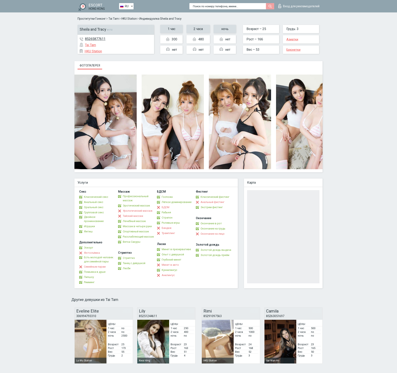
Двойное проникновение (94, 219)
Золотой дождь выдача (216, 249)
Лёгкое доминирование (176, 202)
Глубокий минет (171, 259)
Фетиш (88, 231)
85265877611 (95, 39)
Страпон (167, 217)
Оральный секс (93, 207)
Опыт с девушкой (173, 254)
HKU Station (129, 18)
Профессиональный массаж (135, 198)
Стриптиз (129, 258)
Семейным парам (95, 266)
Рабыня (166, 212)
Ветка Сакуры (131, 241)
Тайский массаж (133, 215)
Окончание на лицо (213, 233)
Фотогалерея (90, 65)
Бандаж (166, 227)
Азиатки (292, 39)
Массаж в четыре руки (137, 226)
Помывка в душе (94, 271)
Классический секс (96, 196)
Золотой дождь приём (215, 255)
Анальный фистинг (212, 202)
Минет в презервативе (176, 249)
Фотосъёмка (92, 252)
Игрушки (89, 226)
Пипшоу (89, 277)
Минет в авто (170, 264)
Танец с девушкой (134, 263)
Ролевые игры (171, 222)
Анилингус (168, 275)
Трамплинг (168, 233)
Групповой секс (94, 212)
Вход (301, 6)
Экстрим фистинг (212, 207)
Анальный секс (93, 202)
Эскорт (88, 247)
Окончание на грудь (213, 228)
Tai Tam (113, 18)
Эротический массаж (136, 205)
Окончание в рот (211, 223)
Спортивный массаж (136, 231)
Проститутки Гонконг (92, 18)
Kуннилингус (169, 270)
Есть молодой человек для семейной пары (98, 259)
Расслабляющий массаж (138, 236)
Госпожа (167, 196)
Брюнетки (293, 50)
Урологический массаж (137, 210)
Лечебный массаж (134, 221)
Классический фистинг (215, 196)
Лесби (126, 268)
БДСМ (165, 207)
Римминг (89, 282)
